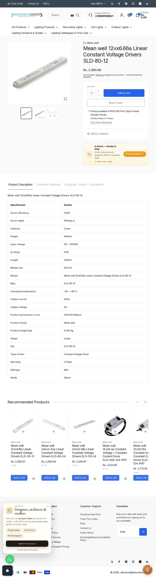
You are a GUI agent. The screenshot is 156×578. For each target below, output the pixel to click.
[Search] (78, 15)
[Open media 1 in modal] (39, 72)
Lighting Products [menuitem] (44, 27)
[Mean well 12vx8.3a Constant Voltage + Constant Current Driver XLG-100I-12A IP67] (115, 431)
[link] (15, 3)
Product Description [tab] (20, 184)
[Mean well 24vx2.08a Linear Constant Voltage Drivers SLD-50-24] (84, 431)
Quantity (91, 86)
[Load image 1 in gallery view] (26, 113)
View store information (101, 122)
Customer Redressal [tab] (48, 184)
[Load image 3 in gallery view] (52, 113)
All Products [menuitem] (19, 27)
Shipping (100, 75)
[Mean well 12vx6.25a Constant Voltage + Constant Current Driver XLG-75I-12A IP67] (145, 431)
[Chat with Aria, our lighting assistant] (147, 569)
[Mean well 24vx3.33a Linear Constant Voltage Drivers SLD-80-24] (53, 431)
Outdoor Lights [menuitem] (120, 27)
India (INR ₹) (97, 3)
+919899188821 (20, 529)
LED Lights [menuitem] (97, 27)
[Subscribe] (143, 532)
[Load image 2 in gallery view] (39, 113)
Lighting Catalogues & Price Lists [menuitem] (69, 32)
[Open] (7, 570)
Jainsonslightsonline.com (134, 572)
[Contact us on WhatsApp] (9, 559)
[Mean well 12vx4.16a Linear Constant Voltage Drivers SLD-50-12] (23, 431)
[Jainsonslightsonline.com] (19, 508)
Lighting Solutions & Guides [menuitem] (27, 32)
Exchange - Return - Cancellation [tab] (84, 184)
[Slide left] (137, 402)
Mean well (91, 42)
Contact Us (17, 524)
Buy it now (115, 102)
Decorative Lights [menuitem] (73, 27)
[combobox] (65, 15)
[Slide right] (145, 402)
